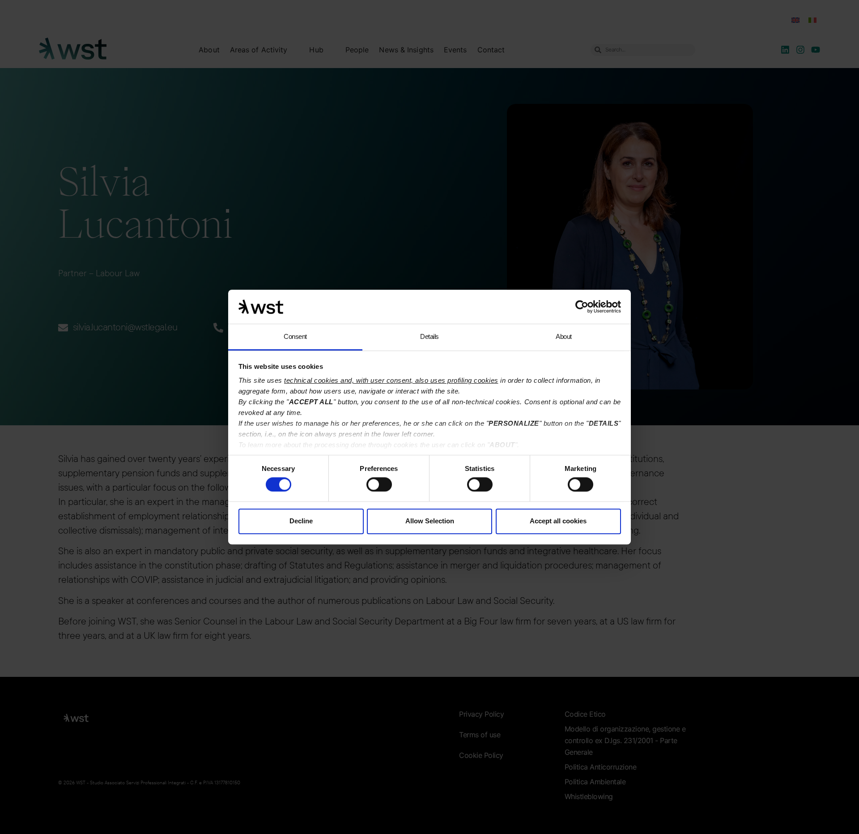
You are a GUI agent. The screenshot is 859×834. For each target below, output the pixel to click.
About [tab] (564, 337)
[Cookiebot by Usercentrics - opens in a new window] (582, 306)
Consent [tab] (295, 337)
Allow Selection (429, 521)
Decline (301, 521)
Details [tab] (429, 337)
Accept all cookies (558, 521)
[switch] (379, 484)
